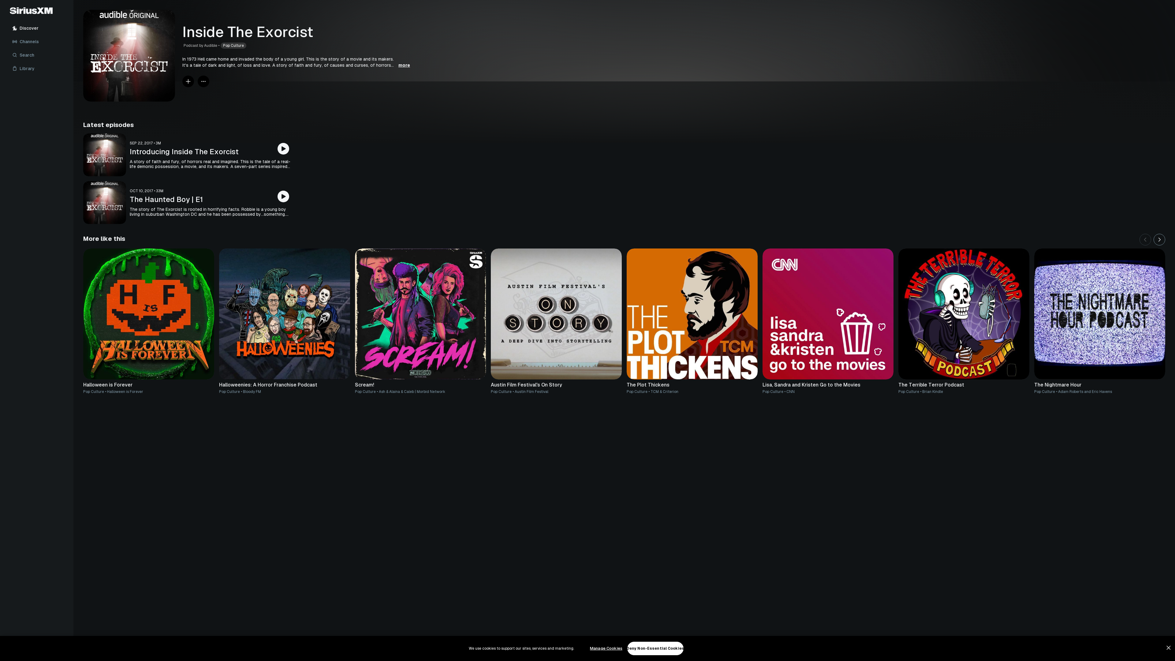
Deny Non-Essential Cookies (655, 648)
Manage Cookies (606, 648)
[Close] (1168, 648)
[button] (296, 62)
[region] (587, 648)
